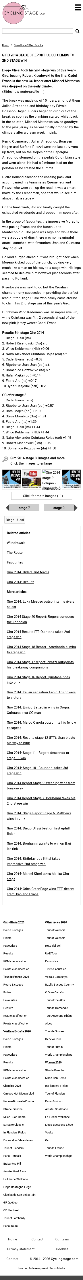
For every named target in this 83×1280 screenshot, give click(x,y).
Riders (7, 938)
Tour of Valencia (55, 930)
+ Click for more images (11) (41, 495)
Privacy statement (21, 1249)
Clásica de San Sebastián (19, 1195)
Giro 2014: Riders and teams (28, 572)
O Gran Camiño (54, 992)
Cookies (62, 1249)
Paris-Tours (10, 1226)
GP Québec (10, 1202)
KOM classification (15, 961)
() (23, 91)
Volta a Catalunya (56, 977)
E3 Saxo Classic (13, 1125)
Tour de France (54, 1148)
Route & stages (13, 930)
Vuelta (49, 1132)
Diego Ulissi (15, 519)
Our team (62, 1239)
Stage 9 (58, 507)
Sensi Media (57, 1268)
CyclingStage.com (26, 13)
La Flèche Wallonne (15, 1179)
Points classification (16, 969)
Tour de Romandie (56, 1008)
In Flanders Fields (14, 1132)
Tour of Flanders (13, 1148)
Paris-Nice (51, 961)
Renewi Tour (53, 1039)
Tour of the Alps (55, 1000)
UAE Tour (51, 953)
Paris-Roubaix (12, 1156)
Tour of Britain (54, 1047)
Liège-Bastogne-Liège (17, 1187)
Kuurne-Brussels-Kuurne (18, 1101)
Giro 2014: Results (20, 582)
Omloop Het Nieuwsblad (18, 1093)
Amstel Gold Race (14, 1171)
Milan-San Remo (55, 1078)
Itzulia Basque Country (59, 984)
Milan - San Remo (14, 1117)
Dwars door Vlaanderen (18, 1140)
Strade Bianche (13, 1109)
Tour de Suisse (54, 1031)
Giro (47, 1140)
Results (8, 953)
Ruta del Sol (52, 946)
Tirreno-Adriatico (55, 969)
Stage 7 (24, 507)
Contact (12, 1258)
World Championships (58, 1055)
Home (5, 45)
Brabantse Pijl (12, 1163)
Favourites (10, 946)
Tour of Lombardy (14, 1218)
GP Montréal (11, 1210)
